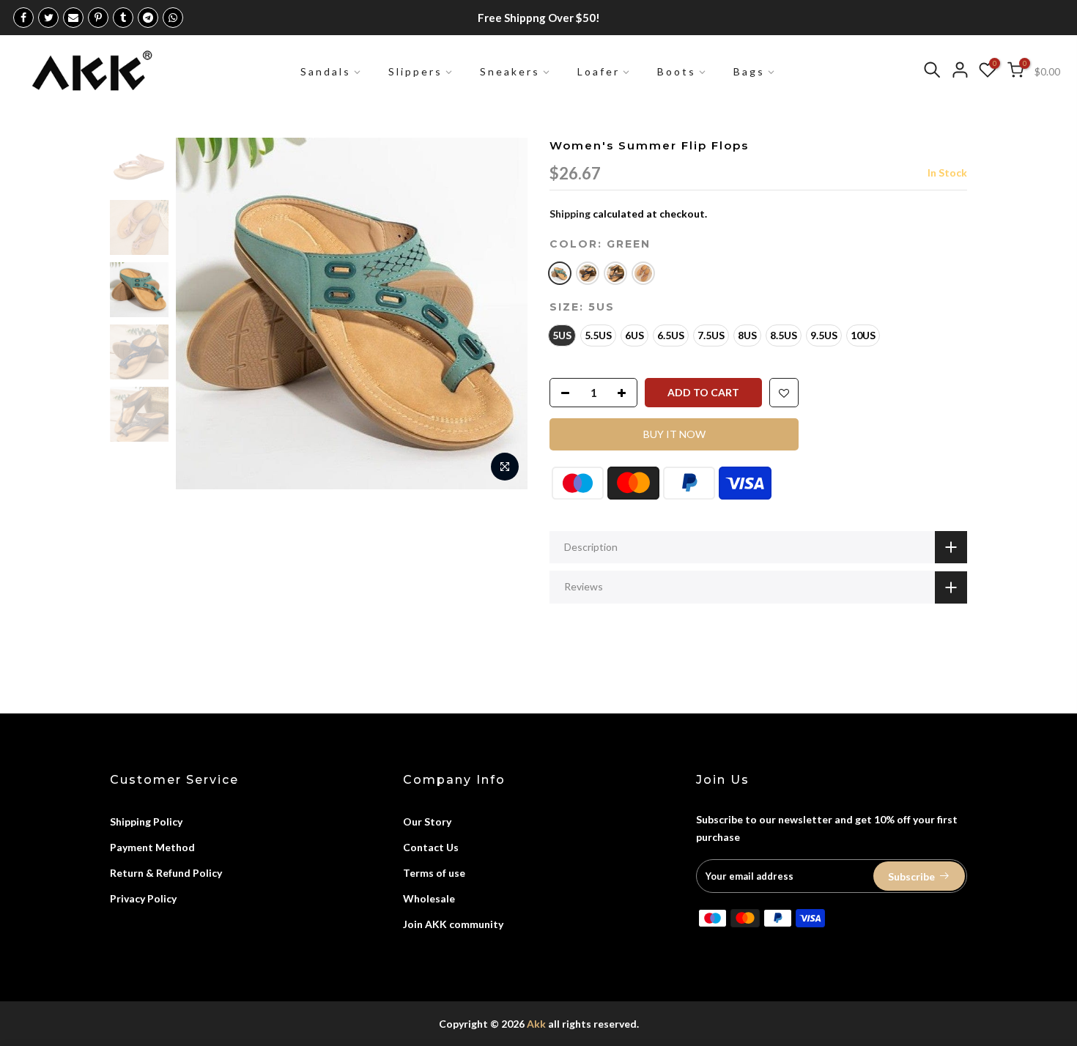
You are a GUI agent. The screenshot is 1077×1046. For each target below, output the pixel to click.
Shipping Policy (146, 821)
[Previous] (201, 313)
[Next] (502, 313)
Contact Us (431, 847)
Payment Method (152, 847)
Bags (749, 71)
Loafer (598, 71)
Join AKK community (453, 924)
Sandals (325, 71)
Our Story (427, 821)
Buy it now (674, 434)
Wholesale (429, 898)
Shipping (570, 213)
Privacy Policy (143, 898)
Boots (676, 71)
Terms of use (434, 873)
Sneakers (510, 71)
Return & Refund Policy (166, 873)
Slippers (415, 71)
